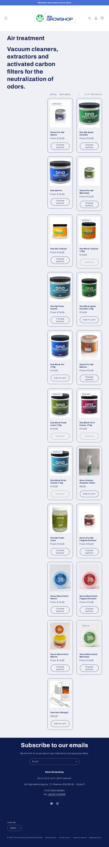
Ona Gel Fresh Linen (57, 539)
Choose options (60, 146)
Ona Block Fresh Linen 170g (58, 424)
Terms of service (80, 837)
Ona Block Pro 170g (57, 365)
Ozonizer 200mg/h (59, 712)
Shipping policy (95, 837)
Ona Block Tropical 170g (88, 250)
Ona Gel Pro (56, 190)
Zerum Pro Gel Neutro (57, 133)
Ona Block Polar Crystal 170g (58, 481)
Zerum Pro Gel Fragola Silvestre (87, 539)
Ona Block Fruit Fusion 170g (87, 424)
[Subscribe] (76, 761)
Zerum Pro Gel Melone (86, 365)
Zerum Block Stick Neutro (59, 597)
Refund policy (50, 837)
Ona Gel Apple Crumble (86, 133)
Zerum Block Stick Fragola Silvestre (88, 597)
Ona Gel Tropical (58, 249)
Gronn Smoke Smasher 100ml (87, 481)
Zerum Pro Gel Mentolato (86, 191)
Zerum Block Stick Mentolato (88, 655)
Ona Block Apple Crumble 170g (87, 307)
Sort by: (53, 94)
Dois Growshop (20, 837)
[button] (6, 18)
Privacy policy (64, 837)
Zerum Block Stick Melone (59, 655)
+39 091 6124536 (56, 794)
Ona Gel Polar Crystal (57, 307)
